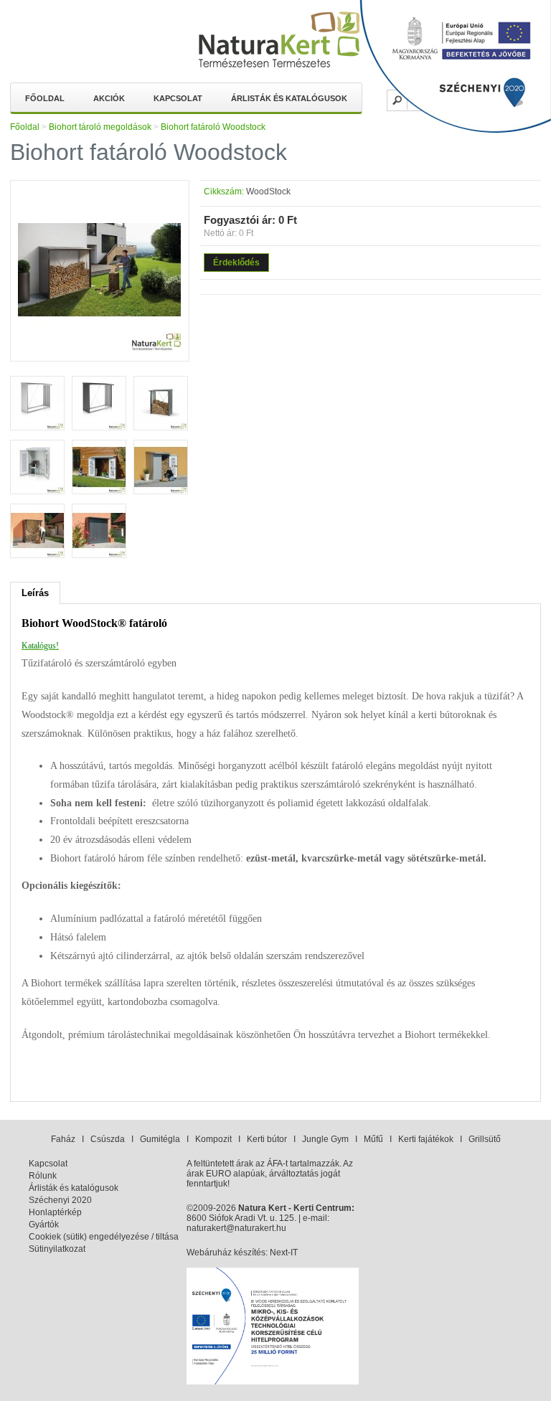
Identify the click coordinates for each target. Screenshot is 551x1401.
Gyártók (44, 1225)
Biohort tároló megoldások (100, 127)
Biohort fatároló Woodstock (213, 127)
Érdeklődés (236, 263)
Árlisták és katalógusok (289, 98)
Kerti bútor (267, 1139)
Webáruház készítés (226, 1252)
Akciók (109, 98)
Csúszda (107, 1139)
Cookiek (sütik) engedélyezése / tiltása (104, 1237)
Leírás (35, 593)
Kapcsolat (178, 98)
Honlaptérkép (55, 1212)
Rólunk (43, 1176)
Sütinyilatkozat (57, 1249)
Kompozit (213, 1139)
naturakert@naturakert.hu (236, 1228)
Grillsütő (484, 1139)
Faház (63, 1139)
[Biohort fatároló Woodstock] (100, 349)
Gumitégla (160, 1139)
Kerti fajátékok (425, 1139)
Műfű (373, 1139)
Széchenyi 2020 (60, 1200)
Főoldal (45, 98)
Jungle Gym (325, 1139)
